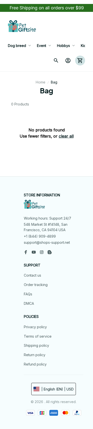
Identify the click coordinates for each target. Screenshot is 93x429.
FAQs (28, 294)
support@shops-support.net (47, 242)
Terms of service (38, 336)
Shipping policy (36, 345)
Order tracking (36, 285)
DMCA (29, 303)
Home (40, 82)
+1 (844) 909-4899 (40, 236)
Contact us (32, 275)
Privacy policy (35, 327)
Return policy (34, 355)
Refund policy (35, 364)
